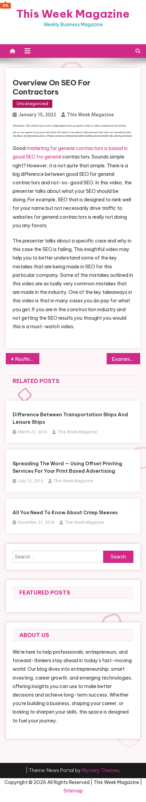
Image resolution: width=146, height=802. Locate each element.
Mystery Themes (100, 770)
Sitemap (73, 791)
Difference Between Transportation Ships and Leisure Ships (70, 418)
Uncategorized (32, 103)
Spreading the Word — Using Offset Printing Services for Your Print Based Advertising (67, 467)
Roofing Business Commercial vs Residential (27, 359)
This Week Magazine (73, 13)
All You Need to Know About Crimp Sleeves (65, 512)
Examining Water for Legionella (126, 359)
